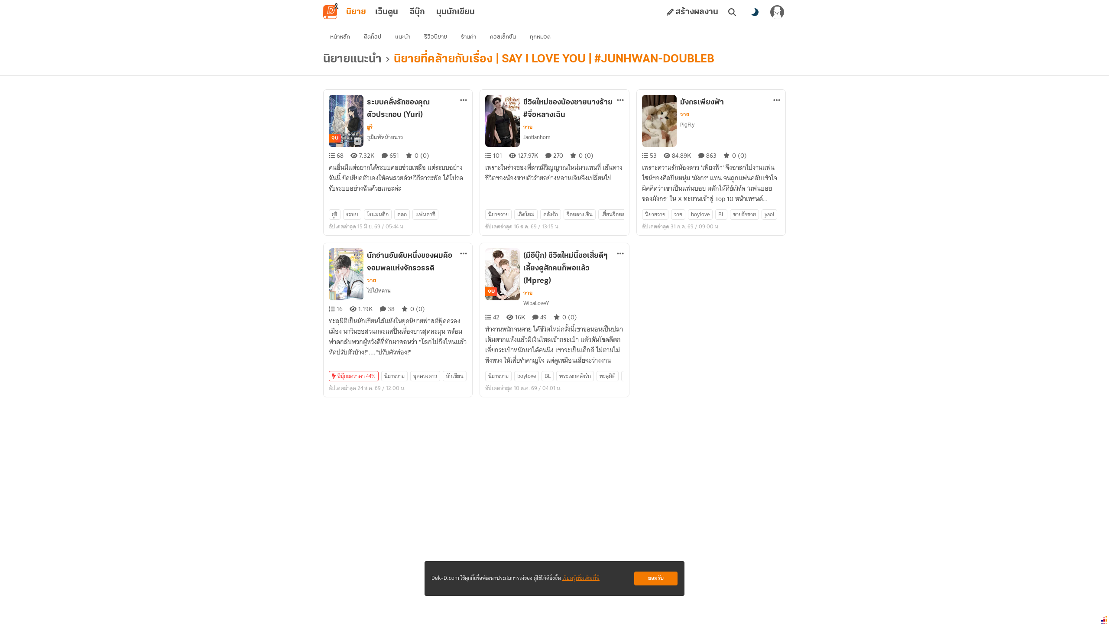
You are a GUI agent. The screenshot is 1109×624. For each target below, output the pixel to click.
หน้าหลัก (340, 37)
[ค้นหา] (732, 12)
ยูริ (370, 127)
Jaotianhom (537, 137)
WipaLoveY (536, 303)
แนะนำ (402, 37)
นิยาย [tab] (356, 12)
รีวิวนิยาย (435, 37)
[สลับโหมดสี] (754, 12)
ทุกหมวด (540, 37)
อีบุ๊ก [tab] (417, 12)
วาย (527, 127)
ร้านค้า (468, 37)
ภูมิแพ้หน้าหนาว (385, 137)
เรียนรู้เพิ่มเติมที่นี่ (581, 578)
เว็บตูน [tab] (386, 12)
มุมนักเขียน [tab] (455, 12)
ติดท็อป (372, 37)
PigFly (687, 125)
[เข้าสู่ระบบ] (777, 12)
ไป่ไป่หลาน (379, 291)
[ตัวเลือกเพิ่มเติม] (463, 100)
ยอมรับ (656, 578)
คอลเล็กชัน (503, 37)
